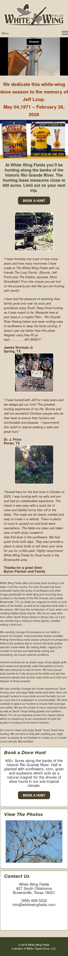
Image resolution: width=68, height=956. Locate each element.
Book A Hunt (34, 200)
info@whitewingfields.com (34, 904)
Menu (5, 33)
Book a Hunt (34, 795)
